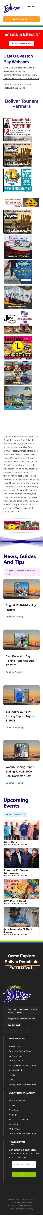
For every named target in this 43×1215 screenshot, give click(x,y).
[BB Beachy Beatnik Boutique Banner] (21, 522)
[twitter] (11, 1031)
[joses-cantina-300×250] (17, 312)
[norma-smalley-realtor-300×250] (17, 287)
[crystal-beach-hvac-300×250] (17, 236)
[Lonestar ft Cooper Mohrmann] (21, 858)
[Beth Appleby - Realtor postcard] (17, 119)
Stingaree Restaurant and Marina (19, 451)
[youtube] (27, 1031)
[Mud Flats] (21, 830)
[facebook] (5, 1031)
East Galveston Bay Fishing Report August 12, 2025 (20, 661)
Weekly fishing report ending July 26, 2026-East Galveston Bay (20, 771)
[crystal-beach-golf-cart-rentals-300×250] (17, 362)
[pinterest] (21, 1031)
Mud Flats (10, 842)
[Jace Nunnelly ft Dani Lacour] (21, 917)
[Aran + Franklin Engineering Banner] (21, 200)
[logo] (11, 3)
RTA (17, 508)
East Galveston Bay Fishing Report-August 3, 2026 (20, 716)
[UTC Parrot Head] (21, 889)
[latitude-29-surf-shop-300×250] (17, 262)
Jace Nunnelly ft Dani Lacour (18, 930)
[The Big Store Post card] (17, 170)
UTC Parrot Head (15, 901)
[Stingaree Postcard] (17, 145)
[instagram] (16, 1031)
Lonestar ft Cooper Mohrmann (16, 871)
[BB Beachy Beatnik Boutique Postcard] (17, 337)
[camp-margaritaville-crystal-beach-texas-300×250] (17, 388)
